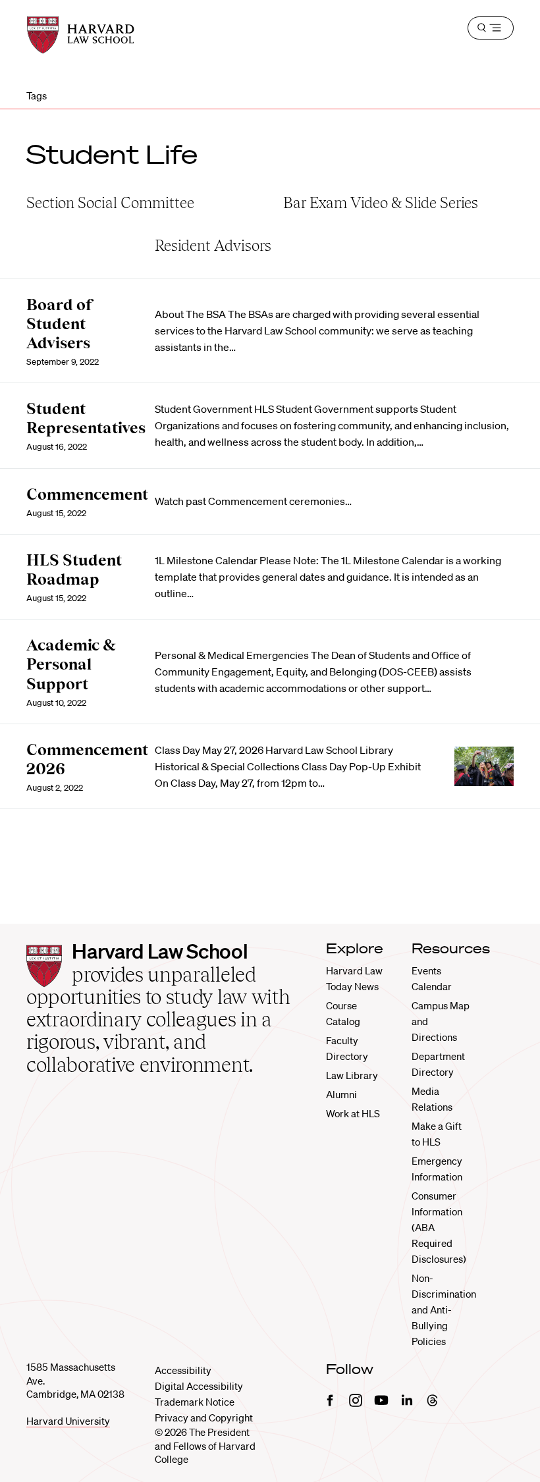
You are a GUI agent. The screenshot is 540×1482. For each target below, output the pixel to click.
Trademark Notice (194, 1401)
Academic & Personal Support (71, 664)
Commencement (87, 494)
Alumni (341, 1094)
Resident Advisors (213, 245)
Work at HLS (353, 1113)
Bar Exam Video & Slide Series (380, 202)
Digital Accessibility (199, 1385)
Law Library (352, 1075)
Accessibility (183, 1370)
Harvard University (68, 1420)
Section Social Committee (110, 202)
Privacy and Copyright (204, 1417)
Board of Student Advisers (60, 324)
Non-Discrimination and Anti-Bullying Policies (444, 1309)
